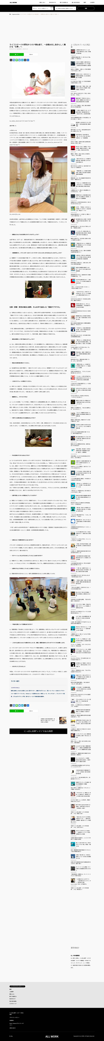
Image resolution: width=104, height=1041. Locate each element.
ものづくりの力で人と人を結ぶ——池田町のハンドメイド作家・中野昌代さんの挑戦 (83, 832)
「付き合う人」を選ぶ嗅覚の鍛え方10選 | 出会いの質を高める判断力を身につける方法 (83, 330)
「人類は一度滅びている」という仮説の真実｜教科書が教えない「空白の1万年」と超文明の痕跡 (83, 112)
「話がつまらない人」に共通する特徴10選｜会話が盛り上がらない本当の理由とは (83, 160)
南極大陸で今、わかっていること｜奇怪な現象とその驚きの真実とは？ (83, 521)
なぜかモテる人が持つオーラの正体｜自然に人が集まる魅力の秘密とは (83, 390)
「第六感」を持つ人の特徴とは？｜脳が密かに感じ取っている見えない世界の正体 (83, 509)
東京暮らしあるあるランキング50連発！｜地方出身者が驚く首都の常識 (83, 124)
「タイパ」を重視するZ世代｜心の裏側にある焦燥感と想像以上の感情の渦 (83, 414)
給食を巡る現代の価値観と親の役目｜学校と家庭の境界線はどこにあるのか (83, 497)
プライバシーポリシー (14, 1017)
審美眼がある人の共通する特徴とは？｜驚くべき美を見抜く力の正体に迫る (83, 317)
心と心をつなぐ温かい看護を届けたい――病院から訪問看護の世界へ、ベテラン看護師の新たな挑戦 (83, 748)
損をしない (42, 2)
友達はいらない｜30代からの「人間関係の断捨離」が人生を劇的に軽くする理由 (83, 76)
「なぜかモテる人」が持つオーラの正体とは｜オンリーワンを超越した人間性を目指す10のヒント (83, 293)
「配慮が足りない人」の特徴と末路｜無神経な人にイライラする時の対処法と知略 (83, 245)
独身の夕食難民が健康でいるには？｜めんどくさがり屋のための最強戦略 (83, 269)
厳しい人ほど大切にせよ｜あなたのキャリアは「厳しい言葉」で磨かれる (83, 844)
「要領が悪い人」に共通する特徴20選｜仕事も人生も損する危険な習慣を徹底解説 (83, 172)
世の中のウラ (52, 2)
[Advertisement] (52, 30)
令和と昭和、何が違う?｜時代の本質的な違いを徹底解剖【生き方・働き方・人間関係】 (83, 450)
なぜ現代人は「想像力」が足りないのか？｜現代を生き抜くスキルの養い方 (83, 665)
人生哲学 (92, 2)
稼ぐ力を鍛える (64, 2)
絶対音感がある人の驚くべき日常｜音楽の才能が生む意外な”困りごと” (83, 221)
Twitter (10, 1036)
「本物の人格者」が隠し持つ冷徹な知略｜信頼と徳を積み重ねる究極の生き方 (83, 582)
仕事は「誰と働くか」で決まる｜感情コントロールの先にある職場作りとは (83, 856)
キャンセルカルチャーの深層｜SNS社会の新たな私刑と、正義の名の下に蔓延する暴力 (83, 760)
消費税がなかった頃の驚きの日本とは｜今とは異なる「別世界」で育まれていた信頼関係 (83, 197)
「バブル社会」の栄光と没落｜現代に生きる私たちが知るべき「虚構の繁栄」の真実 (83, 473)
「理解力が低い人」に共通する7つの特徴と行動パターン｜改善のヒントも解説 (83, 366)
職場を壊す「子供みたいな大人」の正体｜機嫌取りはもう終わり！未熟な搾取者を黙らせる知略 (83, 100)
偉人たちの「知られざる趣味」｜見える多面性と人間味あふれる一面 (83, 594)
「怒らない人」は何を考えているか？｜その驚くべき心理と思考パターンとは (83, 485)
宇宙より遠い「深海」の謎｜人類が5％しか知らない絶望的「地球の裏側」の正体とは (83, 88)
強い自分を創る (76, 2)
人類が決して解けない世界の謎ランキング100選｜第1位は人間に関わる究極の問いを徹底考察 (83, 257)
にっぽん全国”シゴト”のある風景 (16, 1013)
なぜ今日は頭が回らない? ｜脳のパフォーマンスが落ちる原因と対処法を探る (83, 281)
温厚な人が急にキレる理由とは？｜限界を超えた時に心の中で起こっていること (83, 402)
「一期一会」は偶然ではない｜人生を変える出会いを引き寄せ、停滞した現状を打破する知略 (83, 570)
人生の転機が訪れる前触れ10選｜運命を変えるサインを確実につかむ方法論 (83, 558)
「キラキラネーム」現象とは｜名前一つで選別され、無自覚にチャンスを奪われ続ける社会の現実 (83, 794)
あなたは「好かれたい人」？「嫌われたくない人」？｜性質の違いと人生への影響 (83, 628)
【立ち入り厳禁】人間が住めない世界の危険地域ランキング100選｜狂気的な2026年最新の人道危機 (83, 64)
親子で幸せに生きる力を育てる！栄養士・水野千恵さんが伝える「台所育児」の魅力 (83, 806)
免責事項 (12, 1020)
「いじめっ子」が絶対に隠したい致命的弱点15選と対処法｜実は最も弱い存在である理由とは (83, 233)
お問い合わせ (12, 1028)
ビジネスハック (13, 1004)
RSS (11, 1036)
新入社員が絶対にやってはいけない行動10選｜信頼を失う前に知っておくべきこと (83, 438)
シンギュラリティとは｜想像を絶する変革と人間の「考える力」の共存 (83, 735)
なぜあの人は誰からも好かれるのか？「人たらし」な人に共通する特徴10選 (83, 426)
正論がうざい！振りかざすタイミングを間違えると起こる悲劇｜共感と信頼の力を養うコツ (83, 677)
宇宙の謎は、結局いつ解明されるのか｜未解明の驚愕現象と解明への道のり (83, 354)
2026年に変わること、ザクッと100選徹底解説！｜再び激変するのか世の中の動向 (83, 305)
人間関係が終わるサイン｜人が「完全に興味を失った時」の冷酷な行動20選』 (83, 51)
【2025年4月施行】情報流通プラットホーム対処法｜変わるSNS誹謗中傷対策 (83, 772)
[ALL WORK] (13, 2)
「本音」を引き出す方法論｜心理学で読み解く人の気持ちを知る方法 (83, 545)
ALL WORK (52, 1036)
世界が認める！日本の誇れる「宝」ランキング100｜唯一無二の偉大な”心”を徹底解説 (83, 136)
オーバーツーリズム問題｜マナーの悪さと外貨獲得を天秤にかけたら (83, 869)
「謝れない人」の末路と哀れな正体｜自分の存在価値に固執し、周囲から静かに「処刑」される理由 (83, 342)
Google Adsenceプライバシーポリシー (16, 1024)
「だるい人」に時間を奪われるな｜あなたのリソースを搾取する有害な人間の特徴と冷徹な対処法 (83, 184)
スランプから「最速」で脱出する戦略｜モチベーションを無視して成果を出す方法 (83, 606)
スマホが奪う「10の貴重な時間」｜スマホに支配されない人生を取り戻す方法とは (83, 689)
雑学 (85, 2)
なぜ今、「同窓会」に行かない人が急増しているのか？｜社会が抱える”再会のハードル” (83, 209)
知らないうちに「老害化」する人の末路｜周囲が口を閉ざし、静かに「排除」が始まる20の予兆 (83, 148)
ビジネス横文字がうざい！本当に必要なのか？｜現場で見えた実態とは (83, 533)
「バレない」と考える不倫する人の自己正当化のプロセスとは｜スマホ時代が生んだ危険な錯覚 (83, 378)
